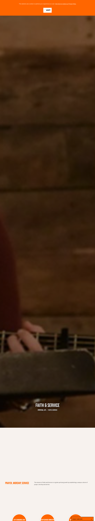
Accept (47, 10)
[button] (82, 519)
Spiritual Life (42, 410)
